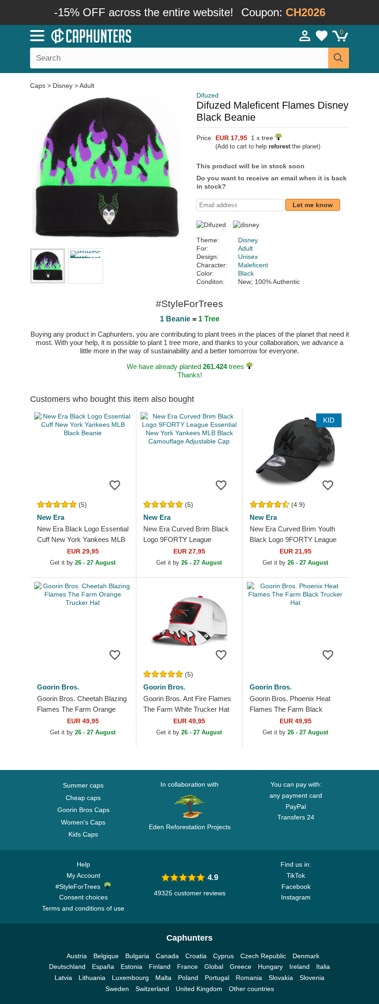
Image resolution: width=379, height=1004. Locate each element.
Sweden (117, 988)
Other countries (251, 988)
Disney (63, 85)
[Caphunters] (120, 35)
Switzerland (152, 988)
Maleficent (253, 265)
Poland (188, 977)
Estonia (131, 966)
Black (246, 273)
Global (213, 966)
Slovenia (312, 977)
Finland (160, 966)
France (187, 966)
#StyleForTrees (79, 886)
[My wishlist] (321, 35)
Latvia (63, 977)
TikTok (296, 875)
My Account (83, 875)
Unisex (248, 256)
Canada (167, 956)
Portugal (217, 977)
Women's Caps (83, 822)
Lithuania (92, 977)
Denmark (306, 956)
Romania (249, 977)
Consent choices (83, 897)
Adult (86, 85)
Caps (38, 85)
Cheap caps (83, 797)
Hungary (270, 966)
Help (83, 864)
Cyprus (223, 956)
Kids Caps (83, 834)
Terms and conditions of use (83, 908)
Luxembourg (130, 977)
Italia (323, 966)
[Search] (338, 58)
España (103, 966)
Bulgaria (137, 956)
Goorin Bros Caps (83, 809)
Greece (240, 966)
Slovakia (281, 977)
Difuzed (207, 95)
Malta (163, 977)
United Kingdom (199, 988)
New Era (50, 517)
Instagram (296, 897)
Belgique (106, 956)
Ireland (299, 966)
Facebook (296, 886)
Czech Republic (263, 956)
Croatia (196, 956)
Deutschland (67, 966)
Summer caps (83, 785)
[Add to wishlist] (115, 485)
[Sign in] (305, 35)
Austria (77, 956)
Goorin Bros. (58, 687)
